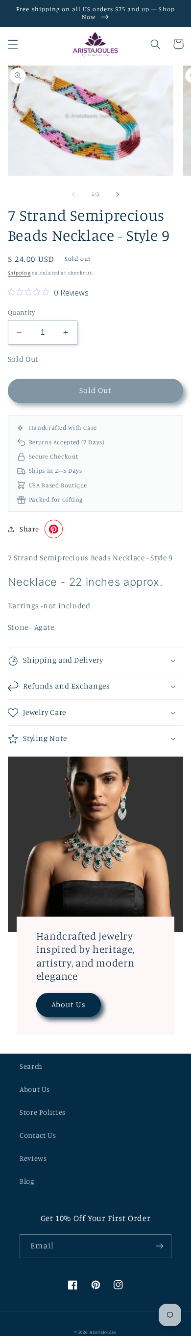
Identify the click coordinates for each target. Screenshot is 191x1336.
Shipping (19, 273)
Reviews (33, 1158)
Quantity (21, 312)
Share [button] (29, 529)
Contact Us (38, 1135)
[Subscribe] (159, 1246)
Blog (27, 1181)
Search (31, 1066)
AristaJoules (103, 1332)
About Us (68, 1004)
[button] (12, 44)
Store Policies (43, 1112)
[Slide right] (117, 194)
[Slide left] (73, 194)
